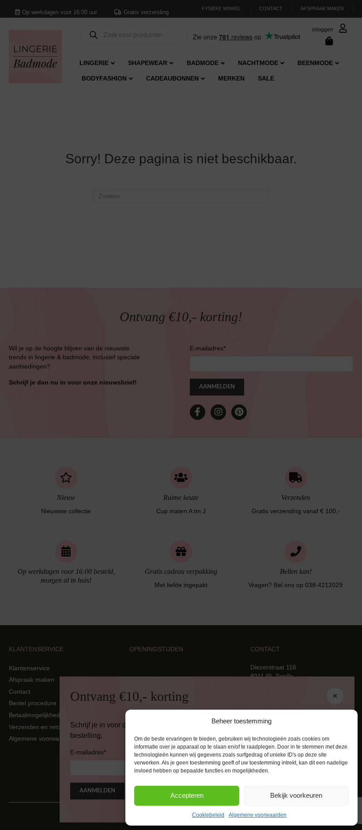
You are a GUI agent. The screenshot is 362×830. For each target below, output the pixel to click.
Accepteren (187, 795)
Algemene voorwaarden (258, 815)
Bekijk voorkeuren (296, 795)
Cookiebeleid (208, 815)
